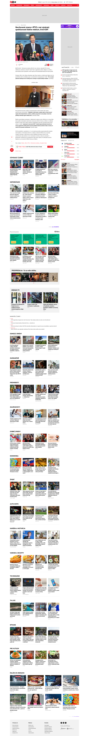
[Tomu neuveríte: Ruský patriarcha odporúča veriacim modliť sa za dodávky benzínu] (53, 364)
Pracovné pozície (14, 232)
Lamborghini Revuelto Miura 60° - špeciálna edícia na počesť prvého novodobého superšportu (53, 517)
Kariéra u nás (14, 729)
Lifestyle (63, 5)
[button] (48, 65)
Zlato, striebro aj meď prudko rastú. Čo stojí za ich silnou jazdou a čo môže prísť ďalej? (40, 469)
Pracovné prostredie (13, 546)
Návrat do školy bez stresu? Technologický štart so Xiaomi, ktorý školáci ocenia (53, 445)
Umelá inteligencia (26, 594)
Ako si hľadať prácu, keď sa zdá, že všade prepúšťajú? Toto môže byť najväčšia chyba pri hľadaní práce (40, 543)
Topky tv (57, 5)
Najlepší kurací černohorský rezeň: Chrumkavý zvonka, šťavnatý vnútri (39, 566)
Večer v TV (71, 140)
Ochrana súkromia (15, 726)
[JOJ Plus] (62, 156)
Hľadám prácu (50, 545)
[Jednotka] (62, 149)
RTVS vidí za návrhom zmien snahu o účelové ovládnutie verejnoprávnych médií (53, 171)
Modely (24, 521)
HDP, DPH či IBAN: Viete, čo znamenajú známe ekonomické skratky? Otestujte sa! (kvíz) (15, 469)
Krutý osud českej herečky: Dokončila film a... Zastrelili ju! (23, 323)
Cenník (29, 729)
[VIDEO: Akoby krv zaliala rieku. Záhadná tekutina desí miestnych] (28, 607)
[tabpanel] (70, 80)
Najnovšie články (15, 316)
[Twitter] (65, 723)
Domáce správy (16, 334)
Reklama (30, 722)
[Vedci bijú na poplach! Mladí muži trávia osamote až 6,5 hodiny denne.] (28, 413)
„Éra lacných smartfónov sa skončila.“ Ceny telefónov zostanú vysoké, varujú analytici (53, 589)
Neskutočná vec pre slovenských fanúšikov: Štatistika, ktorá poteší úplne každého (15, 258)
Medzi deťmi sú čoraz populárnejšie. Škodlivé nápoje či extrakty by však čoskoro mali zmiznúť (40, 614)
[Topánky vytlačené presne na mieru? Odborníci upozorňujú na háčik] (15, 413)
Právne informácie (15, 725)
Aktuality (24, 546)
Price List (29, 731)
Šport (32, 5)
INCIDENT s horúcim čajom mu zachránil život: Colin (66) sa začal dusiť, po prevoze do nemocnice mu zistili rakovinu (53, 421)
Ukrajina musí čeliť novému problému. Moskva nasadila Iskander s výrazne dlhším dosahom (15, 590)
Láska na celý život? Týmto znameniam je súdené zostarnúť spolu (72, 135)
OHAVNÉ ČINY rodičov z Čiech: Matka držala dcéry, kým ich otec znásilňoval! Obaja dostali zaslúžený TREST (41, 372)
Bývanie (13, 625)
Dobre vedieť (12, 261)
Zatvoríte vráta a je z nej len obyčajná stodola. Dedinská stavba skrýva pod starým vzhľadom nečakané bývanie (53, 639)
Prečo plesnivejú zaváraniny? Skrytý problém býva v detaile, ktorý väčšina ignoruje (28, 662)
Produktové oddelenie (48, 726)
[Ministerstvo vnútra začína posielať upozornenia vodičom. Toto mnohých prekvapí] (41, 510)
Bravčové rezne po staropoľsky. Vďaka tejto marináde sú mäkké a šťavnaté (15, 566)
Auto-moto (14, 504)
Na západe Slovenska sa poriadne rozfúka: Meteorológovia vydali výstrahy (40, 347)
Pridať (51, 146)
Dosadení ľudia (43, 143)
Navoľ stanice (63, 159)
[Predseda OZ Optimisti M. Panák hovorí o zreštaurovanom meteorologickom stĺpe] (18, 297)
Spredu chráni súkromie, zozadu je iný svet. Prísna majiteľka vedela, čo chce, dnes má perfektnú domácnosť (40, 639)
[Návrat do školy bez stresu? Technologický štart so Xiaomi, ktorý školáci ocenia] (53, 438)
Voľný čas (69, 5)
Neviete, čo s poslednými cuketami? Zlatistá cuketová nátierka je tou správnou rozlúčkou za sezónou (15, 663)
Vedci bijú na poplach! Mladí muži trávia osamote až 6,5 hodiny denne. (27, 420)
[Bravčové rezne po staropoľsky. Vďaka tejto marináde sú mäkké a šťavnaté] (15, 559)
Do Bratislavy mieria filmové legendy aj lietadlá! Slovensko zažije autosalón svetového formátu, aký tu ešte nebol (28, 259)
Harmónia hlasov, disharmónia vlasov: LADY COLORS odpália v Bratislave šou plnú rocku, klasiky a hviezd (53, 259)
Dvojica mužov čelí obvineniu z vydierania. (33, 305)
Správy (12, 310)
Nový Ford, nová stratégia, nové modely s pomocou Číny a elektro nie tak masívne (28, 517)
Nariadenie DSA (15, 732)
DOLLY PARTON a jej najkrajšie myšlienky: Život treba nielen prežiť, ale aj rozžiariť (27, 329)
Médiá (22, 143)
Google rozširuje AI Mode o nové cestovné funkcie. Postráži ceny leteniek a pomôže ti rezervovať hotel (28, 590)
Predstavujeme (50, 521)
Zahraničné (19, 5)
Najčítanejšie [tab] (65, 67)
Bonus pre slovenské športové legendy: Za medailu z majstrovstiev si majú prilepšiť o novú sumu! (28, 470)
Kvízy (52, 5)
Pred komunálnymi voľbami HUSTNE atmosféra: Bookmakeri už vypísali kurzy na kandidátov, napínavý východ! (34, 326)
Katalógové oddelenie (48, 729)
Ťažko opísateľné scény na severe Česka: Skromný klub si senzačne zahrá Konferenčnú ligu (28, 493)
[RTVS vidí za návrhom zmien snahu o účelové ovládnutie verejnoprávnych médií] (53, 164)
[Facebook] (61, 723)
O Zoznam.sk (15, 722)
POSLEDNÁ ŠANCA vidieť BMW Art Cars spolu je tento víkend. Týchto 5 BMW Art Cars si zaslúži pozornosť (15, 518)
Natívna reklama (31, 732)
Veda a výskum (37, 593)
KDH (26, 143)
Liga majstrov (37, 496)
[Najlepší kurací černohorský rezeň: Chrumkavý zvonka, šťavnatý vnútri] (41, 559)
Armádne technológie (13, 594)
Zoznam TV (15, 290)
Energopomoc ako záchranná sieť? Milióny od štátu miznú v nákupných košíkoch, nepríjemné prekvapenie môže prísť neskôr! (53, 470)
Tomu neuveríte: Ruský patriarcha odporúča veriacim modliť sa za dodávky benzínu (53, 371)
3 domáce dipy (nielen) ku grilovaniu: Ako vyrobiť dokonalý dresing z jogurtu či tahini (53, 566)
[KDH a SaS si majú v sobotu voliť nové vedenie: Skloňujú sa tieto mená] (28, 164)
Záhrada (36, 665)
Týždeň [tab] (77, 67)
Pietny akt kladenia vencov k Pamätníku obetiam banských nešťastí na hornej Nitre (50, 307)
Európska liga (25, 496)
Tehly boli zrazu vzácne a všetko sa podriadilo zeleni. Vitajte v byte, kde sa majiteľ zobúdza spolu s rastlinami (28, 639)
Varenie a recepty (17, 553)
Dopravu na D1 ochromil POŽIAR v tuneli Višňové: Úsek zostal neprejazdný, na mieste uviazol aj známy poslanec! (28, 348)
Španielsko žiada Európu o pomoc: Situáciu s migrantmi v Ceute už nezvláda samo (28, 371)
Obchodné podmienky (32, 728)
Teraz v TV (64, 140)
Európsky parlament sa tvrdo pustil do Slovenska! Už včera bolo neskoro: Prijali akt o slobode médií (40, 172)
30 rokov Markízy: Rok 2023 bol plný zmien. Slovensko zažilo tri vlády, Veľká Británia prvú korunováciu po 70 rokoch (53, 615)
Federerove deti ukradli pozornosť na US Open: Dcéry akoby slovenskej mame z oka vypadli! (53, 396)
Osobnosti (24, 398)
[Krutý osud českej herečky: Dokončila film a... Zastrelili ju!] (28, 389)
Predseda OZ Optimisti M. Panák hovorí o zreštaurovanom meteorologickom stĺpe (17, 307)
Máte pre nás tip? (47, 732)
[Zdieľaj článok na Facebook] (12, 141)
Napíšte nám (14, 731)
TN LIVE (12, 600)
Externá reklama (31, 726)
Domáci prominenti (13, 399)
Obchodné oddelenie (48, 728)
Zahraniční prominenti (51, 399)
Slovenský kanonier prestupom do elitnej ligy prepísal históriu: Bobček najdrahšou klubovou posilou (53, 494)
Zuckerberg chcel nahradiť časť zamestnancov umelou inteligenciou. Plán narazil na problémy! (27, 543)
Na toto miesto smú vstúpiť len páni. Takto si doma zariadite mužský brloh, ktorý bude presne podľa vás (15, 639)
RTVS (28, 143)
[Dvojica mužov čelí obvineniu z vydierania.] (34, 297)
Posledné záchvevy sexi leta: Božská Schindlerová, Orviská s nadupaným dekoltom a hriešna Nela (40, 397)
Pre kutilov (14, 648)
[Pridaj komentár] (12, 137)
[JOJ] (62, 146)
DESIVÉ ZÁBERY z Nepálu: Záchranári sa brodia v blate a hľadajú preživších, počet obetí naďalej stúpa (72, 183)
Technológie (15, 576)
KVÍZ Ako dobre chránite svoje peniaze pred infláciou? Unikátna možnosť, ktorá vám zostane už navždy (40, 259)
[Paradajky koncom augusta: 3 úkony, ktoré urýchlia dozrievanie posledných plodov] (41, 655)
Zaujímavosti (39, 5)
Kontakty (46, 722)
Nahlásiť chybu (18, 151)
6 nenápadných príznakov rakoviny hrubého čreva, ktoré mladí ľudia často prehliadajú (40, 420)
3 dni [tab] (72, 67)
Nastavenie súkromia (15, 728)
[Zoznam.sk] (64, 728)
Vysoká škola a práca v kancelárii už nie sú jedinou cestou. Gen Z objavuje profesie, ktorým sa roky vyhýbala (15, 543)
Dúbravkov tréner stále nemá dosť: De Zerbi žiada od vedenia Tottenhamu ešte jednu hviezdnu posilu (15, 494)
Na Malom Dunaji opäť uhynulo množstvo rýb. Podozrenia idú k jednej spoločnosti (15, 614)
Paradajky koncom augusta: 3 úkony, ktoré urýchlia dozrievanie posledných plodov (40, 662)
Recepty (11, 666)
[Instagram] (63, 723)
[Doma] (62, 153)
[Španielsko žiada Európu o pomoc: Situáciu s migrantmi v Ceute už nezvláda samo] (28, 364)
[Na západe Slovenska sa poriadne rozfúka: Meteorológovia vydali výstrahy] (41, 340)
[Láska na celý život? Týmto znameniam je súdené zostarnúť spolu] (64, 135)
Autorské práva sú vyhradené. (65, 726)
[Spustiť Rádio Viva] (70, 25)
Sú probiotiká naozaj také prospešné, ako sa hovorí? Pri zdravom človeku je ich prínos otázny (40, 589)
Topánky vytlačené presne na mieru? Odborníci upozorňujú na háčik (15, 420)
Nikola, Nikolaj (54, 2)
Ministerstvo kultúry (35, 143)
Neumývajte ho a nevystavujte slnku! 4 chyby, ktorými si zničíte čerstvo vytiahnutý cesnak (53, 662)
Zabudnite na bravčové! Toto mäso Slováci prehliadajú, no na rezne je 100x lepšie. (28, 566)
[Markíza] (62, 143)
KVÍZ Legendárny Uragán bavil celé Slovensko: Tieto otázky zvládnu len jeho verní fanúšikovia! (30, 320)
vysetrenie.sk (37, 424)
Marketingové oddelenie (48, 731)
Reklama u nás (30, 725)
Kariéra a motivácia (17, 528)
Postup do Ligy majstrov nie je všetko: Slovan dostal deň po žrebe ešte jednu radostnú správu (40, 493)
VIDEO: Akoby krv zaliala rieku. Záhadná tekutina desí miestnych (28, 613)
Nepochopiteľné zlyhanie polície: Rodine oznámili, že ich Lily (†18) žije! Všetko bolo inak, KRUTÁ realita (15, 372)
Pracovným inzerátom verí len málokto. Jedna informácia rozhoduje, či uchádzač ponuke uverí (53, 542)
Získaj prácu (37, 546)
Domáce (13, 5)
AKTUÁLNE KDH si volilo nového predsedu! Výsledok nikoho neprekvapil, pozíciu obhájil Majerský (15, 172)
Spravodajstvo (46, 725)
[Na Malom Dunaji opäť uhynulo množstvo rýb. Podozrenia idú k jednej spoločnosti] (15, 607)
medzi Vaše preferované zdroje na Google (30, 146)
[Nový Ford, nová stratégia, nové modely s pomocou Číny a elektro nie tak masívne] (28, 510)
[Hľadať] (77, 5)
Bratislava (49, 350)
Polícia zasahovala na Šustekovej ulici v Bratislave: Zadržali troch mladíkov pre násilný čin (53, 347)
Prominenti (26, 5)
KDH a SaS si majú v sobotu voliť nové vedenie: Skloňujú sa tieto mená (27, 171)
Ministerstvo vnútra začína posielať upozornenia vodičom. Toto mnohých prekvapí (40, 517)
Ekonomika (46, 5)
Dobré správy (15, 431)
